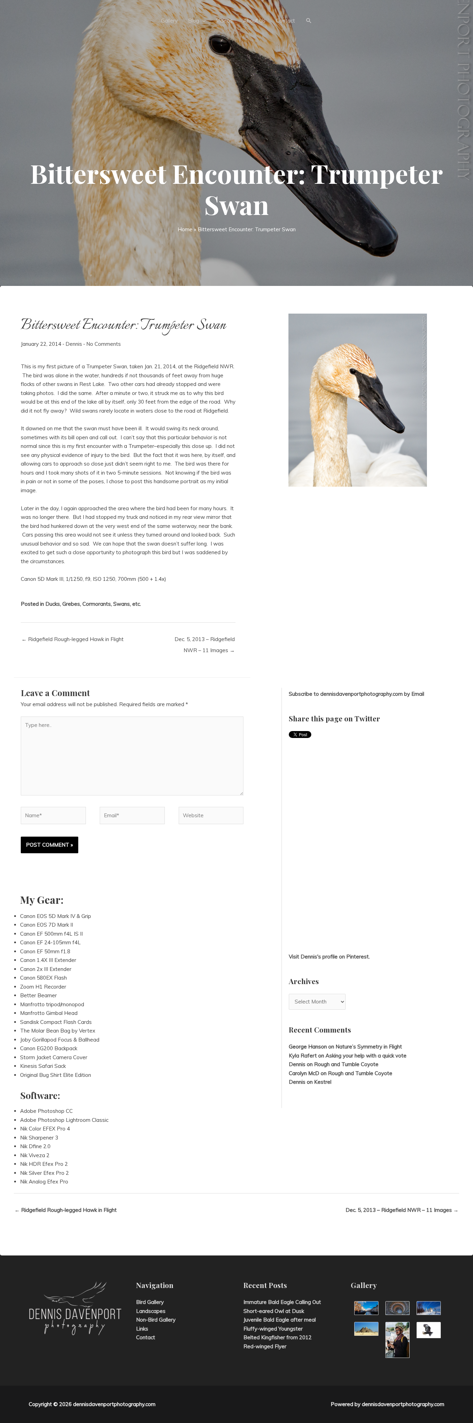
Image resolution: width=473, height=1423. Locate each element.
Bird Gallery (150, 1302)
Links (142, 1328)
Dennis (73, 344)
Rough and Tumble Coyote (346, 1064)
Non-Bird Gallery (156, 1319)
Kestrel (322, 1082)
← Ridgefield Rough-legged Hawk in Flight (72, 639)
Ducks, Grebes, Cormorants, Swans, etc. (93, 604)
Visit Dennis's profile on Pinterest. (329, 956)
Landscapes (151, 1311)
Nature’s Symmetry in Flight (369, 1046)
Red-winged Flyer (264, 1346)
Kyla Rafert (303, 1055)
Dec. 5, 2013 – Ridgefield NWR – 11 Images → (205, 641)
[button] (308, 20)
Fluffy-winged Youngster (273, 1328)
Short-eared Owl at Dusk (273, 1311)
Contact (145, 1337)
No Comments (103, 344)
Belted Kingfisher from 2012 (277, 1337)
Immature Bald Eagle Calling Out (282, 1302)
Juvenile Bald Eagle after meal (279, 1319)
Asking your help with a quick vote (366, 1055)
